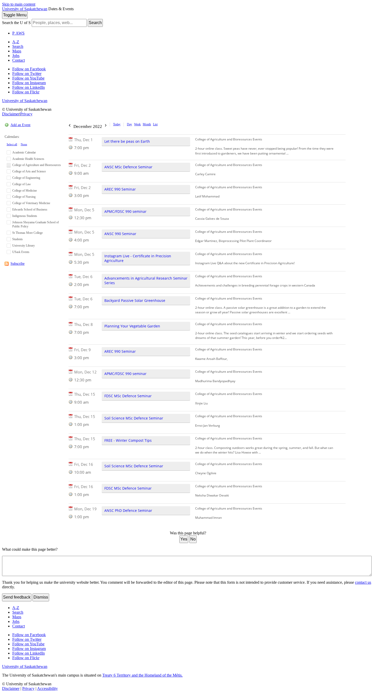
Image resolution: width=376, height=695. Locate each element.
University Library (23, 245)
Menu (15, 15)
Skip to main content (18, 4)
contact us (363, 582)
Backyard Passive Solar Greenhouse (134, 300)
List (155, 124)
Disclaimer (10, 114)
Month (147, 124)
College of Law (21, 184)
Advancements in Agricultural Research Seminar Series (145, 280)
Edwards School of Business (29, 209)
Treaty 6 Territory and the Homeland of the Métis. (142, 675)
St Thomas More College (27, 233)
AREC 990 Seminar (120, 189)
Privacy (26, 114)
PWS (18, 33)
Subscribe (17, 264)
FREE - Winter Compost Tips (128, 440)
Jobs (15, 55)
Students (17, 239)
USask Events (20, 252)
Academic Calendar (24, 152)
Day (129, 124)
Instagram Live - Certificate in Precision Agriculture (137, 258)
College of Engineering (26, 178)
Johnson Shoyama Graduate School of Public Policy (35, 224)
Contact (18, 60)
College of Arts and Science (29, 171)
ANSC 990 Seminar (120, 233)
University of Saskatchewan (24, 9)
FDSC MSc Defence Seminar (128, 395)
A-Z (15, 42)
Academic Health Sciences (28, 159)
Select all (12, 144)
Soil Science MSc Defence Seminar (133, 418)
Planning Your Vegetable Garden (132, 326)
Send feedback (16, 597)
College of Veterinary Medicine (31, 203)
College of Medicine (24, 190)
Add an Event (20, 125)
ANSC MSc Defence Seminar (128, 166)
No (193, 539)
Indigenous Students (24, 216)
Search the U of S (16, 22)
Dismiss (41, 597)
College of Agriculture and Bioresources (36, 165)
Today (116, 124)
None (24, 144)
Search (95, 22)
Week (137, 124)
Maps (16, 51)
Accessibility (47, 688)
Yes (183, 539)
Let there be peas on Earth (127, 141)
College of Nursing (24, 196)
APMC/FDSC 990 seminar (125, 211)
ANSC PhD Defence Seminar (128, 510)
